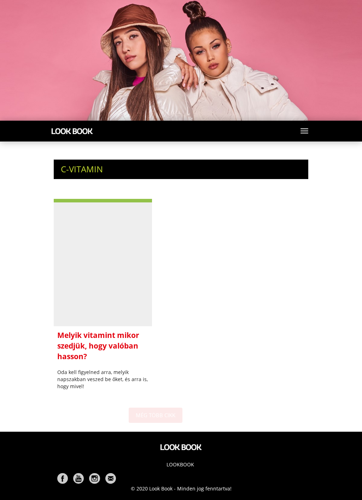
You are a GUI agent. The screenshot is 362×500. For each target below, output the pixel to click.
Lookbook (180, 464)
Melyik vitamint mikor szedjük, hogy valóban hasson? (98, 345)
